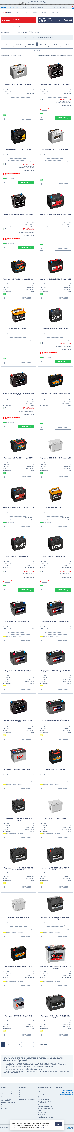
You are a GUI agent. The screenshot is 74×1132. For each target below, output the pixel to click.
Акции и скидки (43, 1093)
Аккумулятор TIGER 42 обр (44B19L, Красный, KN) (55, 458)
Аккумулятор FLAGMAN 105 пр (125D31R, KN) (55, 720)
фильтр (37, 50)
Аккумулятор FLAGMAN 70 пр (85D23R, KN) (18, 621)
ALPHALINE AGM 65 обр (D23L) (55, 507)
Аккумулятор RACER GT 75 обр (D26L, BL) (18, 149)
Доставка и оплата (44, 1097)
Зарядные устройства (8, 1102)
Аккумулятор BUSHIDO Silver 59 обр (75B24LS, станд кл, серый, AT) (18, 868)
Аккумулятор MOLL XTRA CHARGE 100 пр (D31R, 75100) (18, 720)
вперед (42, 1044)
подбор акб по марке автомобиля (37, 37)
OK (58, 1124)
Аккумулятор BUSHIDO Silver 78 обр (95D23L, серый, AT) (55, 918)
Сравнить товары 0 (62, 7)
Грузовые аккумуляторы (9, 1093)
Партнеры (22, 1093)
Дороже (19, 55)
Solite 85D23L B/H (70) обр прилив (55, 818)
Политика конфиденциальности (45, 1105)
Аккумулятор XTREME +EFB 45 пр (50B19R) (18, 1016)
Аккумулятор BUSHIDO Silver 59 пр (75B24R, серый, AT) (55, 868)
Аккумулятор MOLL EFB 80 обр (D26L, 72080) (55, 84)
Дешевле (13, 55)
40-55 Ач (6, 44)
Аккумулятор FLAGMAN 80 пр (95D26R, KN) (18, 671)
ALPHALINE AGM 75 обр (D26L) (18, 328)
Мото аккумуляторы (7, 1095)
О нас (23, 7)
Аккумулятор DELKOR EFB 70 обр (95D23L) (55, 149)
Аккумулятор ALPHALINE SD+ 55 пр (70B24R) (19, 966)
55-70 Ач (18, 44)
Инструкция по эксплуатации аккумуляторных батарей (46, 1115)
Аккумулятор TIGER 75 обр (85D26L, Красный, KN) (55, 214)
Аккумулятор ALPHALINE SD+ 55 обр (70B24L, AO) (55, 393)
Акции (34, 7)
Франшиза (40, 7)
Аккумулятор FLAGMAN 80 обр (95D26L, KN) (55, 621)
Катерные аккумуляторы (9, 1097)
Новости (29, 7)
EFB (67, 44)
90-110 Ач (43, 44)
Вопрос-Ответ (42, 1095)
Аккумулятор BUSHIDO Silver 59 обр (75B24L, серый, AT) (18, 819)
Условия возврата (43, 1099)
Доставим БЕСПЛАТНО (37, 1)
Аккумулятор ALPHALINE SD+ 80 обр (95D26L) (18, 458)
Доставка (55, 12)
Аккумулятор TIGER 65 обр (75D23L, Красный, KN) (18, 507)
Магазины (44, 12)
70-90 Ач (31, 44)
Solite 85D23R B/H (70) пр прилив (18, 917)
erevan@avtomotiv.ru (66, 1094)
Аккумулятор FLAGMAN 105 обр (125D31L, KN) (55, 671)
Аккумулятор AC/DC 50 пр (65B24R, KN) (18, 556)
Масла (35, 12)
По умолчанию (5, 55)
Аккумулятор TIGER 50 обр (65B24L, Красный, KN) (55, 279)
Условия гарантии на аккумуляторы (44, 1101)
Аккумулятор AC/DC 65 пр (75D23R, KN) (55, 556)
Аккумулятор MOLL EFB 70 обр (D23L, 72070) (18, 214)
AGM (55, 44)
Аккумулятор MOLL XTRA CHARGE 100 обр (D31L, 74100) (18, 394)
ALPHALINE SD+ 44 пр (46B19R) (55, 769)
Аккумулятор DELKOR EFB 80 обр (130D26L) (18, 84)
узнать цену (26, 119)
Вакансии (22, 1095)
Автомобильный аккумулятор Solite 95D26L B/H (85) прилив (55, 967)
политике (41, 1127)
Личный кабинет (43, 1112)
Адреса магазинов (44, 1091)
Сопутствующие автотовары (6, 1107)
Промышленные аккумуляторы (6, 1099)
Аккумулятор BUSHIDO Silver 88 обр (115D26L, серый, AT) (55, 1016)
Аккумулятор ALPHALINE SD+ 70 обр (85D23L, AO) (18, 279)
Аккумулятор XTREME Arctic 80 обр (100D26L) (18, 769)
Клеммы (3, 1105)
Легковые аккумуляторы (9, 1091)
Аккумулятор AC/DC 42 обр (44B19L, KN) (55, 328)
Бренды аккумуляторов (27, 1099)
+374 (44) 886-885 (67, 1093)
